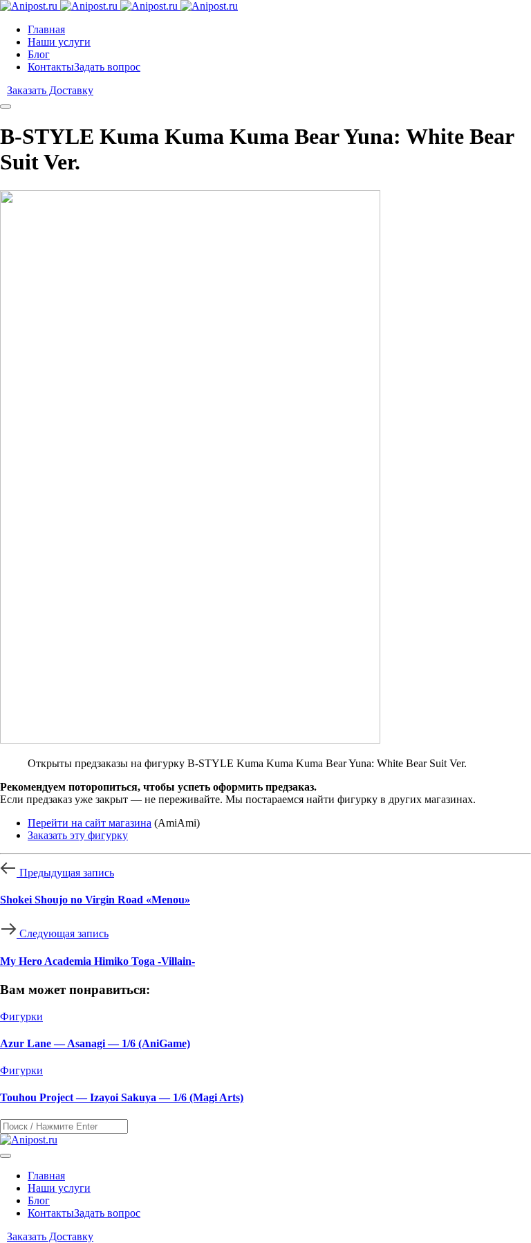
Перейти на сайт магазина (89, 823)
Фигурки (21, 1016)
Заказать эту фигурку (78, 835)
